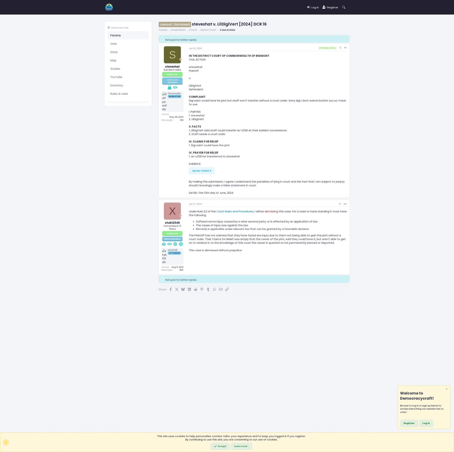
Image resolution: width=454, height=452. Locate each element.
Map (113, 60)
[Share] (340, 48)
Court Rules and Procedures (235, 211)
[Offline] (180, 59)
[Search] (344, 7)
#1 (345, 47)
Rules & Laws (119, 94)
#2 (345, 203)
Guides (115, 69)
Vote (113, 44)
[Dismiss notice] (446, 389)
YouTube (116, 77)
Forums (115, 35)
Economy (116, 85)
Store (114, 52)
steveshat (172, 66)
